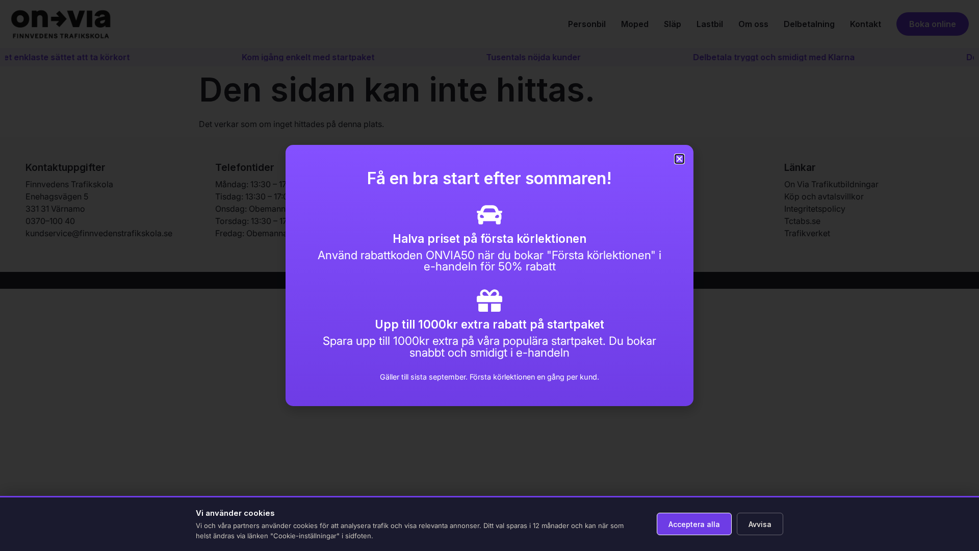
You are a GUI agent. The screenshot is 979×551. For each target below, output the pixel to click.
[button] (679, 159)
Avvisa (760, 524)
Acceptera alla (694, 524)
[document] (489, 275)
